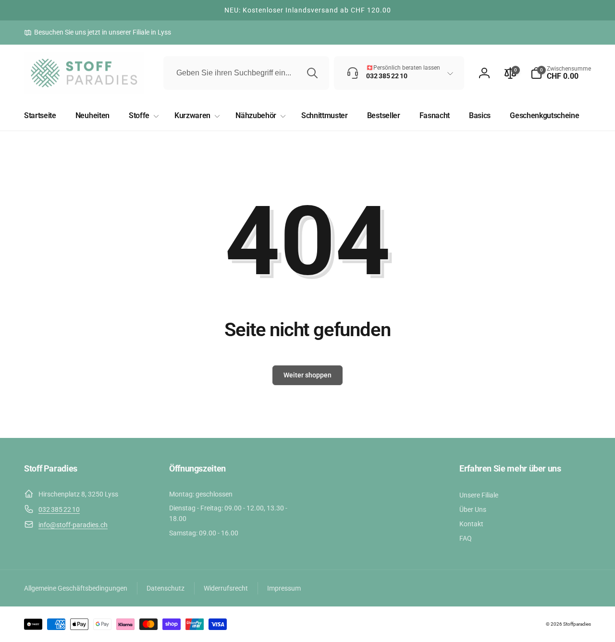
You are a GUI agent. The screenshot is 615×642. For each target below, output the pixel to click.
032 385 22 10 (59, 509)
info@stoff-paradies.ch (73, 525)
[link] (97, 32)
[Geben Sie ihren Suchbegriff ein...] (312, 73)
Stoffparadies (577, 624)
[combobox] (246, 73)
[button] (560, 73)
